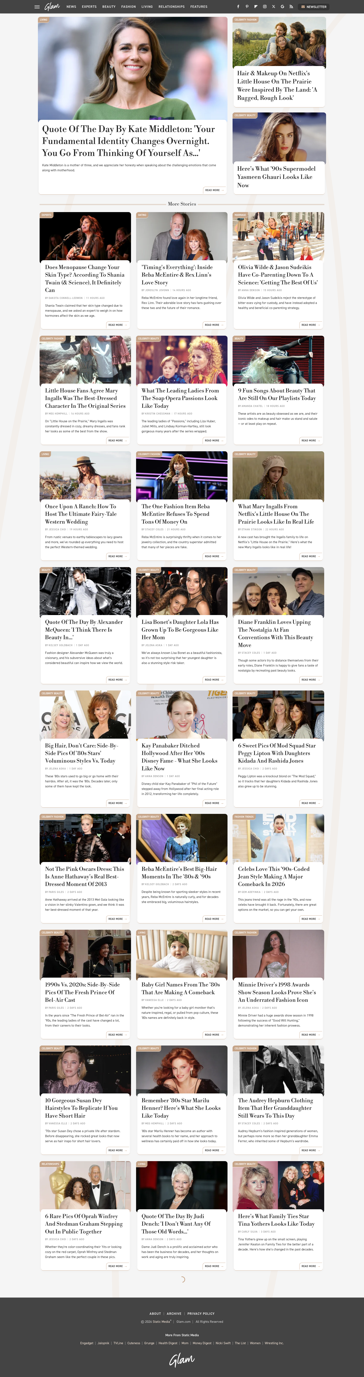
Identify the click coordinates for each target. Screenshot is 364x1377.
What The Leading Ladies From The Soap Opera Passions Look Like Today (180, 398)
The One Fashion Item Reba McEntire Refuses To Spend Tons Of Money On (176, 514)
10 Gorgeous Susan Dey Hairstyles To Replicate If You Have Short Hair (81, 1108)
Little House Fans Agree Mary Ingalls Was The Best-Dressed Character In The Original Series (85, 398)
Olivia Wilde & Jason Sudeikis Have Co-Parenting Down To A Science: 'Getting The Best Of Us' (278, 275)
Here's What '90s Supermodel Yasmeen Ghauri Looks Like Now (276, 177)
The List (240, 1343)
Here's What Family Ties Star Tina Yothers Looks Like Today (276, 1220)
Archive (174, 1313)
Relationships (172, 6)
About (155, 1313)
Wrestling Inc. (274, 1343)
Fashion (128, 6)
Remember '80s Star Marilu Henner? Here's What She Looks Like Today (181, 1108)
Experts (89, 6)
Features (198, 6)
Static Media (161, 1321)
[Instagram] (264, 8)
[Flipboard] (256, 8)
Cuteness (133, 1343)
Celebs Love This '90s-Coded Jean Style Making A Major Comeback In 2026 (274, 877)
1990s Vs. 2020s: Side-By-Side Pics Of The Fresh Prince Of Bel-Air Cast (82, 992)
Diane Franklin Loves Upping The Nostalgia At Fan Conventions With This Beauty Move (275, 633)
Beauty (109, 6)
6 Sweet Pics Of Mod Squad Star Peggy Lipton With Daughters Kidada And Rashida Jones (277, 753)
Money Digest (202, 1343)
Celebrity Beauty (245, 115)
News (71, 6)
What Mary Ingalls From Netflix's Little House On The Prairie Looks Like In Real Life (276, 514)
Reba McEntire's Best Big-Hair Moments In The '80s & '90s (179, 873)
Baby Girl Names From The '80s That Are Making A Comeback (181, 988)
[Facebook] (238, 8)
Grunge (149, 1343)
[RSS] (291, 8)
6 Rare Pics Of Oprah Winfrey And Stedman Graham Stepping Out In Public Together (84, 1224)
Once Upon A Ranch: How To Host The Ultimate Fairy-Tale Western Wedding (81, 514)
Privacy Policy (201, 1313)
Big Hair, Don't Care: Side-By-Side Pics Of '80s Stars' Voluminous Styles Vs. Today (81, 753)
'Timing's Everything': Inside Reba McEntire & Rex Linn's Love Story (177, 275)
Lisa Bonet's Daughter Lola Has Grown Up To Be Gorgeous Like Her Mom (180, 630)
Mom (185, 1343)
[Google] (282, 8)
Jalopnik (103, 1343)
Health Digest (168, 1343)
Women (255, 1343)
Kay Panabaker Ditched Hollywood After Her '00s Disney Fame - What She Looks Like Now (179, 757)
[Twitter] (273, 8)
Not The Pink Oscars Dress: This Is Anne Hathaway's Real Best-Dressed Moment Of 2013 (84, 877)
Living (147, 6)
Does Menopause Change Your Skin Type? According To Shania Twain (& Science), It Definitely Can (84, 279)
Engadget (86, 1343)
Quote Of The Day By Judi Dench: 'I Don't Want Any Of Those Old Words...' (176, 1224)
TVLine (118, 1343)
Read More (212, 190)
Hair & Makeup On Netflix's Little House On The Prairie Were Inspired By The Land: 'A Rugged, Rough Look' (277, 86)
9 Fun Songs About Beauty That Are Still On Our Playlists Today (277, 394)
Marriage (240, 215)
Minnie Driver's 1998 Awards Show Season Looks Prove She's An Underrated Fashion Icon (277, 992)
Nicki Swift (223, 1343)
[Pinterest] (247, 8)
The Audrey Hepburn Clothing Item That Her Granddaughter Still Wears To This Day (275, 1108)
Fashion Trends (244, 817)
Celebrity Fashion (246, 19)
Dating (142, 215)
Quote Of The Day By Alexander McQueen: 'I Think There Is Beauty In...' (84, 630)
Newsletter (317, 7)
